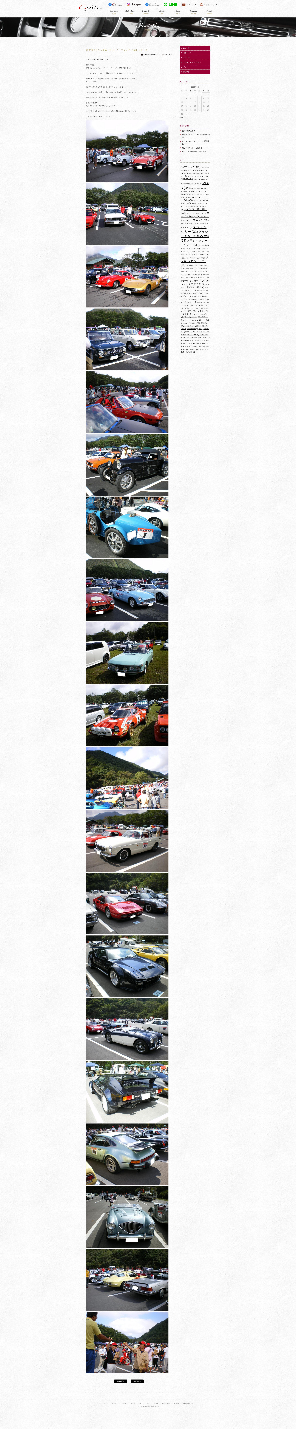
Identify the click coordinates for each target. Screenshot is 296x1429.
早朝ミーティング (189, 337)
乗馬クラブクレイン (187, 326)
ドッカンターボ (189, 277)
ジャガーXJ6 (200, 258)
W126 (188, 197)
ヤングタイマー (191, 317)
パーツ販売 (123, 1403)
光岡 (201, 329)
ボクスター (201, 302)
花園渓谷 (195, 346)
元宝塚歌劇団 (192, 329)
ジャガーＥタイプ (192, 265)
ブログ (185, 67)
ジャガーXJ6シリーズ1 (194, 261)
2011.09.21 (168, 55)
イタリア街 (190, 206)
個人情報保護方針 (188, 1403)
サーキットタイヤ (195, 251)
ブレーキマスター (197, 293)
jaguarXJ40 (187, 183)
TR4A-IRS (184, 194)
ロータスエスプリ (187, 323)
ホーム (106, 1403)
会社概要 (155, 1403)
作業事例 (186, 72)
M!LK (193, 183)
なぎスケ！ (197, 200)
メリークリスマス (199, 314)
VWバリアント (203, 194)
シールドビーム (189, 258)
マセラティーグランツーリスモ (197, 308)
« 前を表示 (120, 1381)
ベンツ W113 (188, 299)
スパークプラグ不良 (187, 268)
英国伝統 (202, 346)
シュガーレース (189, 254)
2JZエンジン (190, 167)
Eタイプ (205, 176)
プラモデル (188, 296)
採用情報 (176, 1403)
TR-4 (197, 191)
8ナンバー (194, 170)
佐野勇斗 (198, 326)
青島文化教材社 (188, 352)
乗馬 (205, 323)
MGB (204, 188)
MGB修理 (184, 191)
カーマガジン (197, 220)
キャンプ (187, 227)
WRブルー (196, 197)
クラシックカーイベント (151, 55)
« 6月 (182, 117)
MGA (199, 188)
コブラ (193, 248)
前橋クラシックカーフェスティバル (196, 331)
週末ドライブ (194, 349)
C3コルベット (192, 176)
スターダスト (203, 265)
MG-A (199, 183)
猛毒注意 (197, 343)
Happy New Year (199, 179)
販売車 (114, 1403)
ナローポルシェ (201, 277)
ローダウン (198, 323)
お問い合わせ (166, 1403)
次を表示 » (137, 1381)
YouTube (186, 200)
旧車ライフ (187, 53)
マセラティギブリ (194, 305)
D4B (199, 176)
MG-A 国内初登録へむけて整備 (194, 152)
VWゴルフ (193, 194)
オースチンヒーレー (199, 213)
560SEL (202, 170)
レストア (203, 320)
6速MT (187, 170)
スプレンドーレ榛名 (201, 268)
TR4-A (203, 191)
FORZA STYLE (187, 179)
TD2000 (191, 191)
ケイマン (186, 248)
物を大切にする (188, 343)
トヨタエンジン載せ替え (194, 274)
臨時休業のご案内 (188, 131)
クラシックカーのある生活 (195, 236)
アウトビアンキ (190, 203)
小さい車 (193, 334)
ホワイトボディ (200, 299)
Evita (90, 8)
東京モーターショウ (187, 340)
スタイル (186, 58)
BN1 (198, 173)
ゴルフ (185, 251)
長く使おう (203, 349)
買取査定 (132, 1403)
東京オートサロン (202, 337)
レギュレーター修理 (189, 320)
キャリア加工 (194, 223)
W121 (183, 197)
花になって (187, 346)
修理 (140, 1403)
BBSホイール (191, 173)
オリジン (189, 213)
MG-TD (193, 188)
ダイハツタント (186, 271)
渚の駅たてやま (199, 340)
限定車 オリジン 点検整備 (192, 148)
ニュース (186, 48)
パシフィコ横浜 (195, 287)
